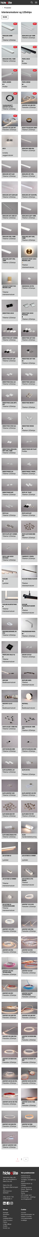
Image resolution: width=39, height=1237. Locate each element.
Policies (5, 1222)
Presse (5, 1216)
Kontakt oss (6, 1228)
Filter (5, 17)
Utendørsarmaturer (26, 1187)
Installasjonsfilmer (8, 1218)
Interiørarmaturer (25, 1176)
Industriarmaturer (25, 1177)
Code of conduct (7, 1220)
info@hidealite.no (7, 1199)
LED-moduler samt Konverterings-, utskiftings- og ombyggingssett (28, 1197)
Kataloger (5, 1212)
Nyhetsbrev (6, 1214)
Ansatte (5, 1226)
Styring (23, 1193)
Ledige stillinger (7, 1224)
